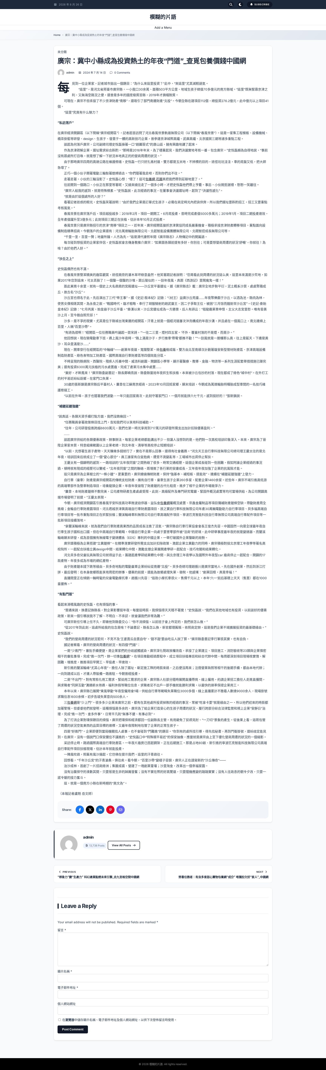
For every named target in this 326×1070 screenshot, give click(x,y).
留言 (62, 930)
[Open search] (231, 4)
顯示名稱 (65, 971)
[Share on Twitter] (90, 810)
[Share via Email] (120, 810)
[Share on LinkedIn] (100, 810)
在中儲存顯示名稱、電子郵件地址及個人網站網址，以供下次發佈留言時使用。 (119, 1020)
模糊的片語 (163, 17)
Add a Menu (163, 27)
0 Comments (122, 72)
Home (57, 34)
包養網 (165, 503)
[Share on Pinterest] (110, 810)
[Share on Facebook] (80, 810)
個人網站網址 (67, 1004)
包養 (163, 350)
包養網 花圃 (153, 179)
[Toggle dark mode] (240, 4)
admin (70, 72)
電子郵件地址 (68, 987)
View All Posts (121, 845)
